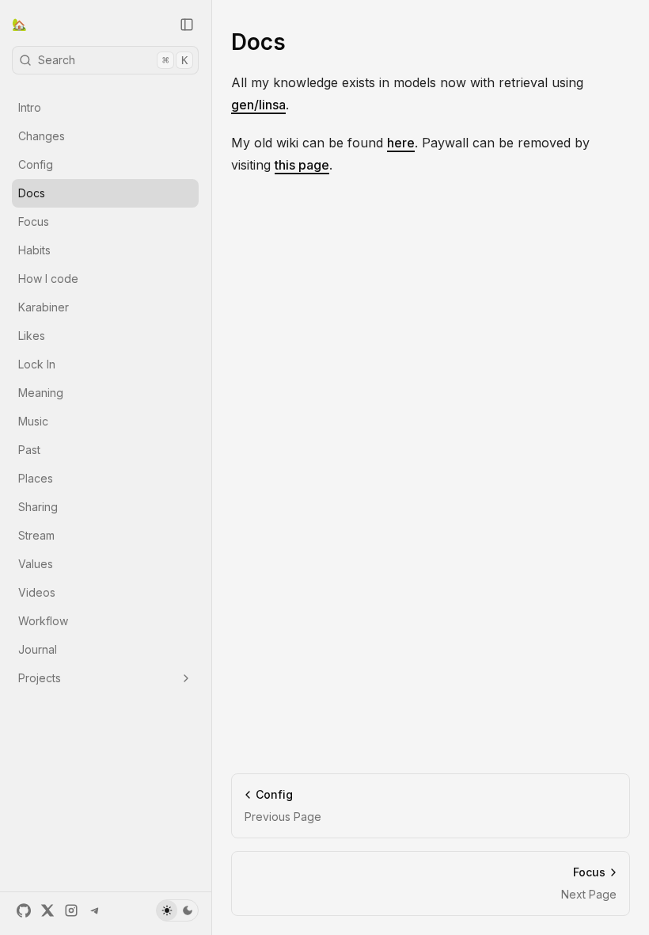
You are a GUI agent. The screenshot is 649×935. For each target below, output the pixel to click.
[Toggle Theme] (177, 910)
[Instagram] (71, 910)
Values (35, 564)
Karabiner (43, 307)
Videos (36, 592)
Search (113, 60)
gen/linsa (258, 105)
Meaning (40, 392)
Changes (41, 136)
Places (35, 478)
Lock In (36, 364)
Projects (39, 678)
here (401, 143)
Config (35, 164)
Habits (34, 250)
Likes (31, 335)
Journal (37, 649)
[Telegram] (95, 910)
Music (33, 421)
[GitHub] (24, 910)
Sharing (38, 506)
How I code (48, 278)
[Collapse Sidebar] (187, 24)
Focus (33, 221)
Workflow (43, 621)
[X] (47, 910)
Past (29, 449)
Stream (36, 535)
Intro (29, 107)
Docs (31, 193)
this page (302, 165)
